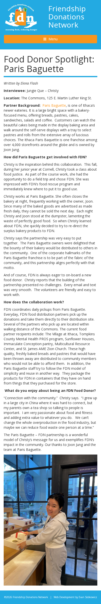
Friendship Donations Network (67, 16)
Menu (57, 38)
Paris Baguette (54, 105)
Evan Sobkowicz (88, 597)
